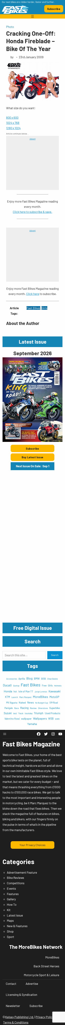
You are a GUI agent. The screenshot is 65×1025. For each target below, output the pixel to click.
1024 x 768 (12, 123)
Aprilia (21, 678)
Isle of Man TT (25, 691)
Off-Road (53, 702)
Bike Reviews (15, 877)
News (30, 702)
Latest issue (15, 915)
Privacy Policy (45, 1017)
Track (20, 713)
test (15, 713)
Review (33, 708)
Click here (32, 294)
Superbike (54, 707)
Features (13, 894)
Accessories (11, 679)
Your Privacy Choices (32, 845)
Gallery (11, 899)
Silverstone (43, 708)
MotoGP (54, 696)
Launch (14, 697)
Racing (24, 707)
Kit (8, 910)
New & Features (17, 926)
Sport (10, 937)
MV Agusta (11, 702)
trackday (28, 713)
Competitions (15, 883)
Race (16, 708)
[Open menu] (32, 16)
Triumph (38, 713)
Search (54, 655)
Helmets (57, 685)
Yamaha (32, 724)
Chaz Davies (52, 679)
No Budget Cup (41, 703)
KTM (7, 696)
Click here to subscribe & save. (32, 212)
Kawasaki (54, 691)
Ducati (7, 685)
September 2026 (32, 353)
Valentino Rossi (12, 718)
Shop (10, 931)
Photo (10, 26)
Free (44, 685)
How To (11, 904)
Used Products (52, 713)
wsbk (57, 719)
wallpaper (26, 718)
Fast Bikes (33, 308)
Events (11, 888)
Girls (44, 308)
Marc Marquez (25, 697)
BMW (37, 678)
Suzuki (8, 713)
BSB (43, 678)
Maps (10, 920)
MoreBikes (40, 697)
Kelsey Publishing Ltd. (19, 1017)
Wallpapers (40, 718)
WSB (51, 718)
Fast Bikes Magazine (31, 744)
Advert (33, 138)
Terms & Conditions (15, 1022)
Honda (8, 691)
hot (15, 691)
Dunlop (16, 685)
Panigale (9, 708)
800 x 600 (12, 117)
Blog (29, 678)
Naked (22, 702)
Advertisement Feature (22, 872)
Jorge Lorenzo (41, 691)
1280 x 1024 (13, 128)
